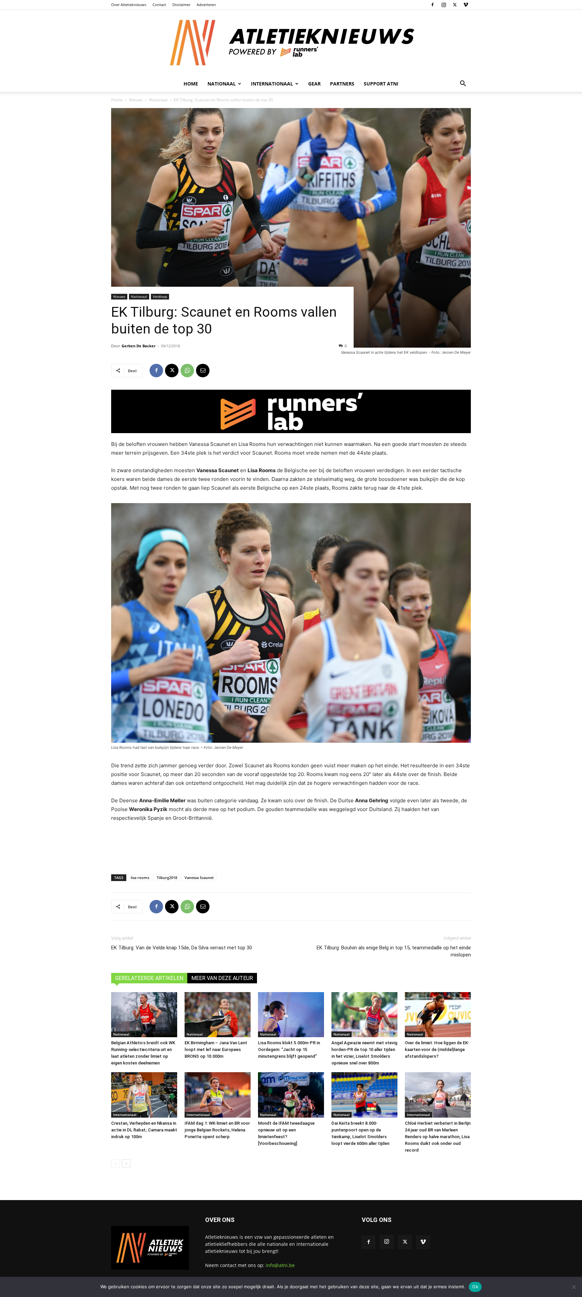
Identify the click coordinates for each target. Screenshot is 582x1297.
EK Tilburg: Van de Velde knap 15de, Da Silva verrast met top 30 (181, 948)
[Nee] (573, 1287)
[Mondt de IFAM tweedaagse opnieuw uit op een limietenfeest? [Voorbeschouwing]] (291, 1095)
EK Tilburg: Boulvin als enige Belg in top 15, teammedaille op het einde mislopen (394, 951)
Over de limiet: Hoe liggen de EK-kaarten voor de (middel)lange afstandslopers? (437, 1049)
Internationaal (124, 1114)
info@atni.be (280, 1265)
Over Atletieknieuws (128, 4)
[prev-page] (115, 1163)
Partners (342, 83)
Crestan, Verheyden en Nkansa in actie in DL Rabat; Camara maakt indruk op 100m (144, 1130)
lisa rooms (140, 877)
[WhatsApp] (187, 370)
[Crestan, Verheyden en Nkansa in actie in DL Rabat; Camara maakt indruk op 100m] (144, 1095)
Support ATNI (381, 83)
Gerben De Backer (139, 345)
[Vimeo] (466, 4)
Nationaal (158, 100)
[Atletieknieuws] (291, 43)
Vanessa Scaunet (199, 877)
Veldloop (160, 296)
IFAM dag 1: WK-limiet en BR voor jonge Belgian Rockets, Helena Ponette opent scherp (217, 1130)
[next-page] (126, 1163)
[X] (455, 4)
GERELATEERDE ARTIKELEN (149, 978)
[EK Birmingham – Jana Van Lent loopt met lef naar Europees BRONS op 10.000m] (218, 1015)
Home (191, 83)
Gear (314, 83)
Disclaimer (181, 4)
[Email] (202, 370)
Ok (475, 1286)
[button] (463, 84)
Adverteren (206, 4)
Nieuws (136, 100)
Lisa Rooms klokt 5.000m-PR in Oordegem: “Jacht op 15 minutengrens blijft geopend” (289, 1049)
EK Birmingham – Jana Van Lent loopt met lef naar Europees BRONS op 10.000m (216, 1049)
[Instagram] (444, 4)
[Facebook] (432, 4)
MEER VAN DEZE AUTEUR (222, 978)
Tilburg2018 (167, 877)
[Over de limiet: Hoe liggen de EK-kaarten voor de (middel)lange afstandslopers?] (438, 1015)
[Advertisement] (291, 847)
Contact (159, 4)
